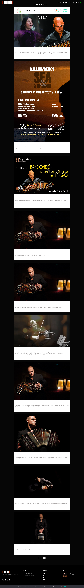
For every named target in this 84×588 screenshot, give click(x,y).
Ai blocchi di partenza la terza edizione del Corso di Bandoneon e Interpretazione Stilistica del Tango (41, 196)
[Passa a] (81, 2)
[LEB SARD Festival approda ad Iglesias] (42, 27)
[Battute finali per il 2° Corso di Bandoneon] (42, 230)
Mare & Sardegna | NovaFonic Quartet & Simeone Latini (29, 349)
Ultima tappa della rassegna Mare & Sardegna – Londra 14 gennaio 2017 (34, 143)
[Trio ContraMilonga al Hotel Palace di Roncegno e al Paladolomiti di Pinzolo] (42, 528)
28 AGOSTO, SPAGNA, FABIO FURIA (72, 573)
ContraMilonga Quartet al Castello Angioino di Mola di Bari (31, 500)
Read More (16, 56)
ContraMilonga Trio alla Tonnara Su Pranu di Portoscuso (31, 454)
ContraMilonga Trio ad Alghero (23, 402)
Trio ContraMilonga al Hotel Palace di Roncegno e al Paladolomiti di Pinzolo (36, 546)
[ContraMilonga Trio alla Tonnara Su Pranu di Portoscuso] (42, 433)
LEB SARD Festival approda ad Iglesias (25, 49)
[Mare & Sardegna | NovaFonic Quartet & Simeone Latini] (42, 331)
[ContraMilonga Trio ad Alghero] (42, 381)
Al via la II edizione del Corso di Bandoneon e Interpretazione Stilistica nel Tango (37, 303)
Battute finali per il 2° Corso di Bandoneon (26, 250)
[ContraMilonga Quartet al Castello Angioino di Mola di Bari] (42, 482)
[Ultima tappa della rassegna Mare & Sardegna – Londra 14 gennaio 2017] (42, 101)
